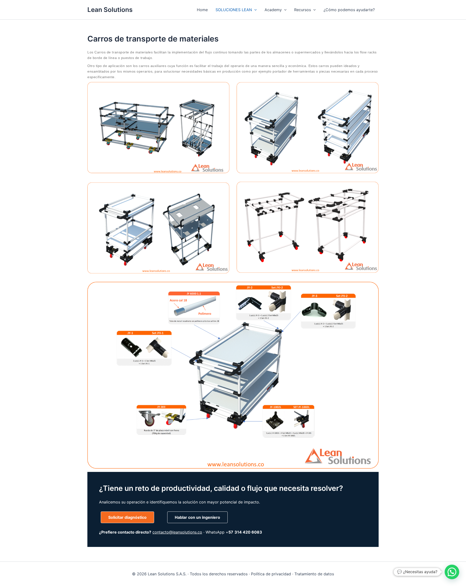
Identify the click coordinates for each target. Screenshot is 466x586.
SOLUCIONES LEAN (234, 9)
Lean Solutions (110, 9)
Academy (273, 9)
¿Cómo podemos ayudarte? (349, 9)
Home (202, 9)
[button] (254, 9)
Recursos (302, 9)
